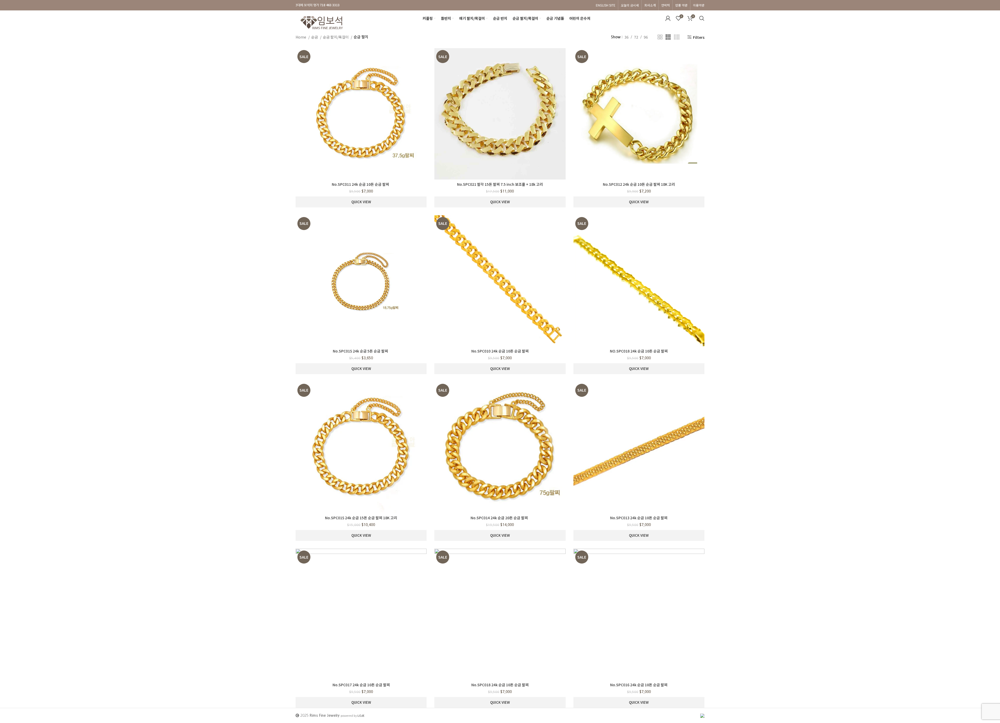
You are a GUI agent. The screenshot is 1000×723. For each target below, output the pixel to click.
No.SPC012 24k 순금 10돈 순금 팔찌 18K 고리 (639, 184)
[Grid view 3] (668, 37)
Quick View (361, 201)
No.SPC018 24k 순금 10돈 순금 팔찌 (500, 684)
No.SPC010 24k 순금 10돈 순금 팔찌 (500, 351)
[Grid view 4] (676, 37)
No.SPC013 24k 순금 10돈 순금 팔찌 (638, 517)
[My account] (668, 18)
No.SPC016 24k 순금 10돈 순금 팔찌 (638, 684)
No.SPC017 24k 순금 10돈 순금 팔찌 (361, 684)
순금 (315, 37)
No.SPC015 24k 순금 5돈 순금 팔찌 (361, 351)
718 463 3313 (330, 5)
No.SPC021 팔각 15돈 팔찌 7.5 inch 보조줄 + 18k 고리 (500, 184)
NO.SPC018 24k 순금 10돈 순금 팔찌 (639, 351)
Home (301, 37)
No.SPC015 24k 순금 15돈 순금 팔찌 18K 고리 (361, 517)
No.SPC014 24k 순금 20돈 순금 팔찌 (500, 517)
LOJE (361, 715)
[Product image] (361, 113)
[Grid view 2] (660, 37)
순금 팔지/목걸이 (336, 37)
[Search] (702, 18)
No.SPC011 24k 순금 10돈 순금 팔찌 (361, 184)
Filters (698, 37)
